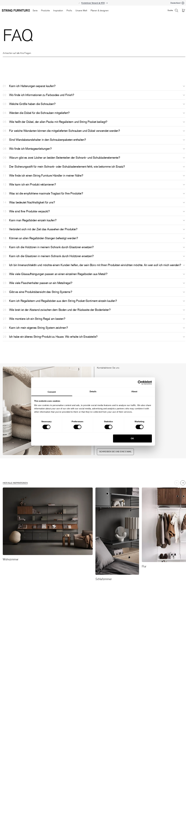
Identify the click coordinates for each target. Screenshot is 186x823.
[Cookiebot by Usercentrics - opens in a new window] (140, 382)
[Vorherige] (176, 482)
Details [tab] (93, 391)
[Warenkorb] (183, 10)
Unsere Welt (81, 10)
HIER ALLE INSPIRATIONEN (15, 483)
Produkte (45, 10)
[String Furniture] (16, 10)
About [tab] (134, 391)
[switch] (77, 427)
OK (132, 438)
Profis (69, 10)
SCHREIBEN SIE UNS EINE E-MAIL (115, 451)
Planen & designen (100, 10)
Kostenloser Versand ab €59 (93, 3)
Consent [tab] (52, 392)
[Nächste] (182, 482)
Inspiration (58, 10)
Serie (35, 10)
